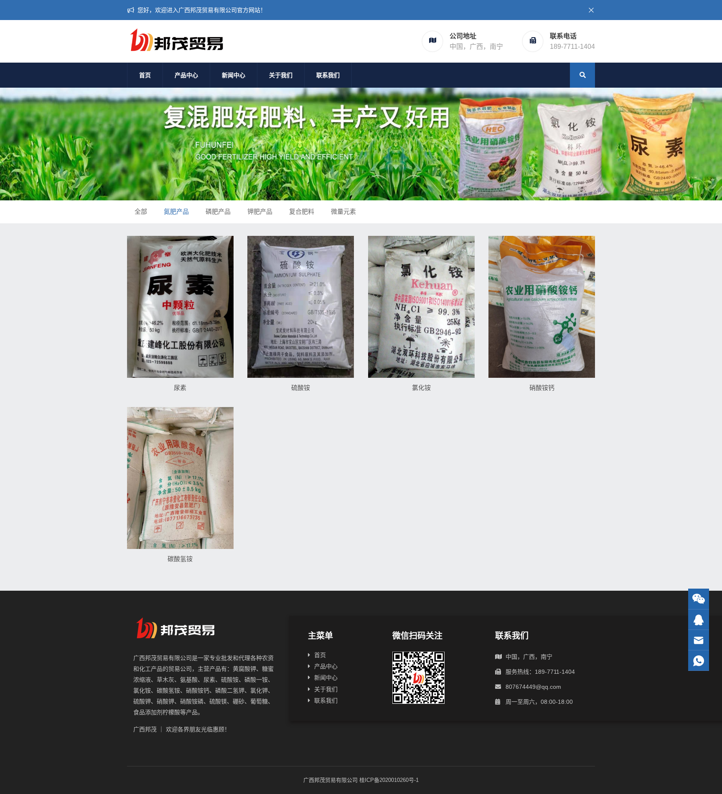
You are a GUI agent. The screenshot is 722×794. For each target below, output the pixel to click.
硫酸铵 (300, 387)
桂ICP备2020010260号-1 (389, 780)
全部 (141, 211)
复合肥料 (301, 211)
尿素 (180, 387)
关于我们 (280, 75)
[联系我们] (698, 619)
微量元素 (343, 211)
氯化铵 (421, 387)
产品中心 (186, 75)
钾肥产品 (259, 211)
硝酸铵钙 (541, 387)
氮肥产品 (176, 211)
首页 (145, 75)
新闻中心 (233, 75)
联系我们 (328, 75)
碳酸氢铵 (180, 558)
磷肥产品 (218, 211)
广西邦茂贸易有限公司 (330, 780)
